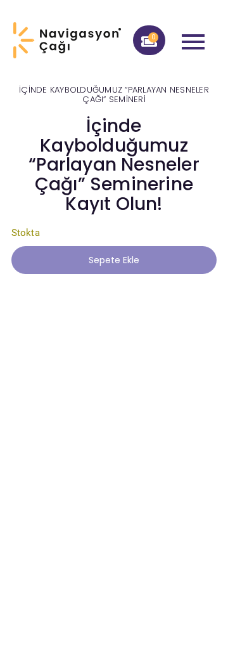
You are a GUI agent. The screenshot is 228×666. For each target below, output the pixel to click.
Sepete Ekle (114, 260)
